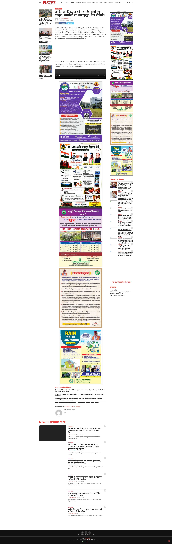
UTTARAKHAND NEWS (69, 406)
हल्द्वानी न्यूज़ (78, 406)
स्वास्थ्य (105, 2)
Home (78, 534)
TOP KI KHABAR (87, 538)
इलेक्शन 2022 (118, 2)
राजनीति (84, 2)
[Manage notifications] (169, 541)
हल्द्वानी (72, 2)
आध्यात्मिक (110, 2)
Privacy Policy (91, 534)
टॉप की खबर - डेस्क (65, 18)
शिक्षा (101, 2)
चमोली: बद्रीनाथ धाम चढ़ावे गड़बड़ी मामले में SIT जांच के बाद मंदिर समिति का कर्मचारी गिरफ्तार (45, 76)
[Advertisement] (80, 50)
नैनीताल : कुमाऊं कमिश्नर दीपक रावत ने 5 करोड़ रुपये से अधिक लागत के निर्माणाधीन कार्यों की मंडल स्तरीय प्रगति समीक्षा (45, 39)
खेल (97, 2)
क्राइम (93, 2)
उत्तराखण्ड (78, 2)
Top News (66, 2)
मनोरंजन (89, 2)
